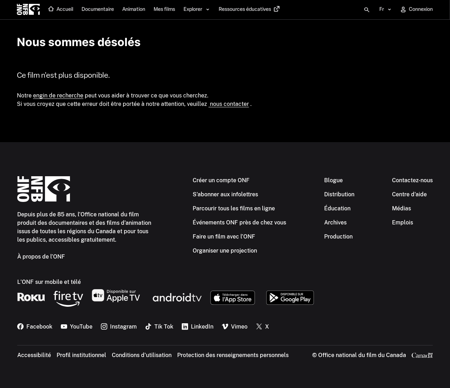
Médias (401, 208)
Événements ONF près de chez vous (239, 222)
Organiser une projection (225, 250)
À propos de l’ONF (41, 256)
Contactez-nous (412, 180)
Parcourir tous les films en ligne (234, 208)
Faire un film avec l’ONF (224, 236)
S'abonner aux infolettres (225, 194)
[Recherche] (366, 10)
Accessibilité (34, 355)
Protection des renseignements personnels (233, 355)
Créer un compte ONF (221, 180)
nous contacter (228, 104)
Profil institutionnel (81, 355)
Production (338, 236)
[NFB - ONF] (28, 10)
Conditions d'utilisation (142, 355)
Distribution (339, 194)
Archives (335, 222)
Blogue (333, 180)
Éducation (337, 208)
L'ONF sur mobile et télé (49, 282)
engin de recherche (58, 95)
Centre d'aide (409, 194)
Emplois (402, 222)
